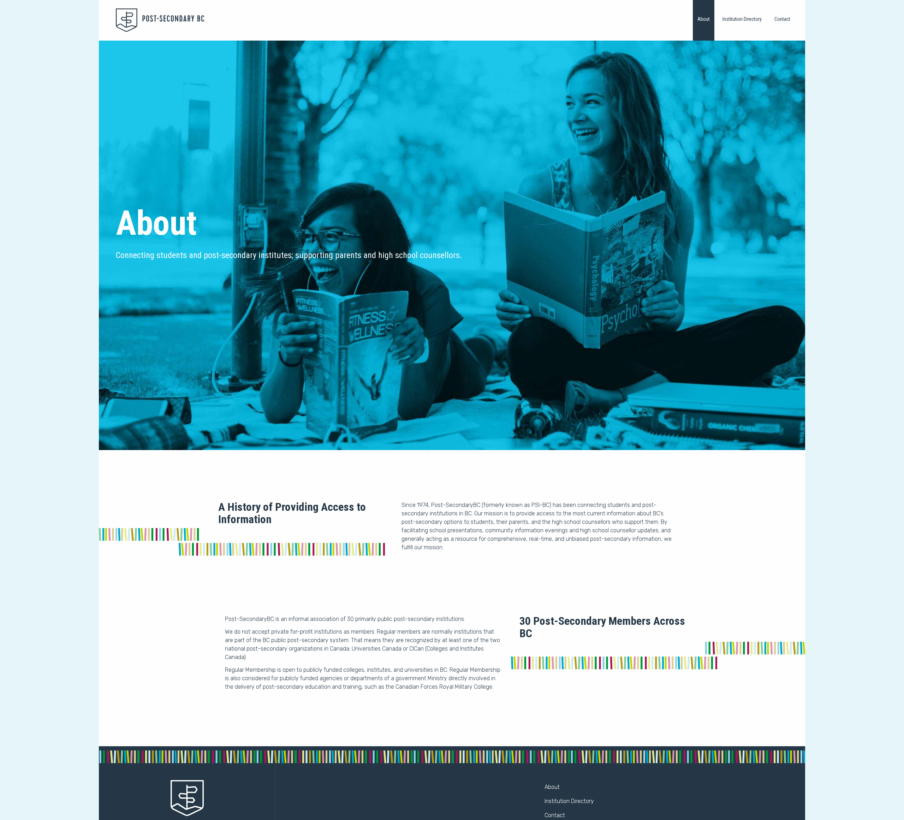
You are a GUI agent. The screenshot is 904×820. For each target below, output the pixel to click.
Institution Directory (742, 19)
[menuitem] (703, 20)
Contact (782, 19)
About (703, 19)
